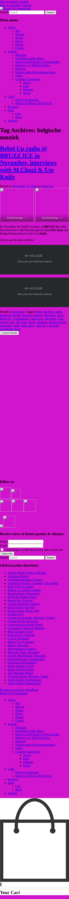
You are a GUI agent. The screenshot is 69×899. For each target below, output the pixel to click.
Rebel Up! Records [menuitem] (27, 772)
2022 (39, 311)
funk (60, 318)
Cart (18, 113)
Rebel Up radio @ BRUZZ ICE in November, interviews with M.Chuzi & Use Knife (28, 162)
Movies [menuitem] (19, 706)
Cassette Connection (27, 79)
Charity (19, 48)
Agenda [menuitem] (12, 793)
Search (4, 12)
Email (3, 545)
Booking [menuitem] (13, 779)
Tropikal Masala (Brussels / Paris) (28, 676)
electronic (50, 318)
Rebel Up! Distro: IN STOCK (33, 103)
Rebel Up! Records (27, 100)
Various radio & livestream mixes (35, 72)
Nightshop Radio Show (29, 58)
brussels (38, 315)
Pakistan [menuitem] (28, 762)
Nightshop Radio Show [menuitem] (29, 731)
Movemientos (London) (22, 648)
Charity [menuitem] (19, 720)
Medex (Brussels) (18, 645)
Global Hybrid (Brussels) (23, 621)
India (26, 86)
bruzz (60, 315)
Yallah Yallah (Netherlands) (24, 683)
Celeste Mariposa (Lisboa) (23, 604)
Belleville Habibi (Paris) (22, 597)
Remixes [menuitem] (20, 741)
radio (16, 325)
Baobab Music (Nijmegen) (24, 593)
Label (11, 96)
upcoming (18, 311)
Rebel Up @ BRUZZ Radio (32, 65)
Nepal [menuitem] (26, 765)
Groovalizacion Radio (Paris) (25, 624)
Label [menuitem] (11, 769)
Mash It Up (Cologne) (21, 642)
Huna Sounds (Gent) (20, 631)
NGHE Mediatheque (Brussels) (27, 655)
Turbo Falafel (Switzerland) (24, 680)
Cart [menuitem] (18, 786)
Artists (19, 37)
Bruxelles (50, 315)
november (6, 325)
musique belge (57, 322)
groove (4, 322)
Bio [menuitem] (17, 703)
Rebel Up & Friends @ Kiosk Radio (37, 62)
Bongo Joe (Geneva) (20, 600)
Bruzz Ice (6, 318)
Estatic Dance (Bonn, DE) (23, 610)
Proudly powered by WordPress (19, 690)
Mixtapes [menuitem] (20, 727)
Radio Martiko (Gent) (21, 666)
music (32, 322)
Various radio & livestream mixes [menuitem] (35, 744)
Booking (13, 106)
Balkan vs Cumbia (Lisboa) (24, 590)
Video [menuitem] (19, 748)
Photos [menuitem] (19, 717)
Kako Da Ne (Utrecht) (21, 635)
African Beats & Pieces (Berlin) (27, 572)
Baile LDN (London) (21, 586)
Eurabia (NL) (16, 614)
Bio (17, 30)
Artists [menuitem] (19, 710)
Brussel (26, 315)
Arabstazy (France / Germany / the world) (33, 583)
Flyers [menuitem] (19, 713)
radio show (27, 325)
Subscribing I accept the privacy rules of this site (33, 549)
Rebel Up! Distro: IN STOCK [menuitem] (33, 776)
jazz (12, 322)
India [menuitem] (26, 758)
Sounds (12, 51)
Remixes (20, 68)
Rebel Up (47, 186)
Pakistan (28, 89)
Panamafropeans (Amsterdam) (26, 659)
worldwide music (10, 329)
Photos (19, 44)
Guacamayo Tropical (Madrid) (26, 628)
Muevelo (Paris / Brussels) (23, 652)
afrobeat (48, 311)
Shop (11, 110)
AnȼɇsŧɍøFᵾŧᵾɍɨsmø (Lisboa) (25, 579)
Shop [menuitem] (11, 782)
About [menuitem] (11, 700)
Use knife (53, 325)
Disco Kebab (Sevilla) (21, 607)
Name (3, 541)
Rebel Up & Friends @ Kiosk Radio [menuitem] (37, 734)
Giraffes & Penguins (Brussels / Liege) (31, 617)
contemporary (21, 318)
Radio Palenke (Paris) (21, 669)
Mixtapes (20, 55)
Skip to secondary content (15, 5)
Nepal (26, 93)
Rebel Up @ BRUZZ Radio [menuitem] (32, 738)
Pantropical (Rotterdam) (22, 662)
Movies (19, 34)
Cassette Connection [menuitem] (27, 751)
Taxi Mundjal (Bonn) (20, 673)
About (11, 27)
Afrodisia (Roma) (18, 576)
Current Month (9, 332)
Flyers (19, 41)
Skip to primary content (14, 1)
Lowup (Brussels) (18, 638)
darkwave (37, 318)
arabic (58, 311)
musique (42, 322)
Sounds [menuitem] (12, 724)
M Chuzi (21, 322)
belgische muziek (10, 315)
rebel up (41, 325)
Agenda (12, 120)
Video (19, 75)
